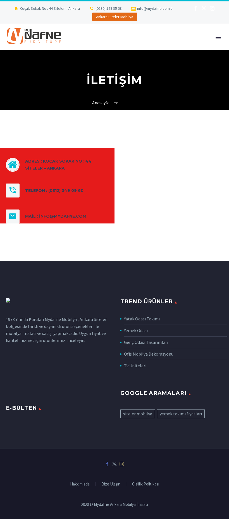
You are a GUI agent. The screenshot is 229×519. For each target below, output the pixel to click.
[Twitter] (204, 8)
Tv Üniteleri (135, 365)
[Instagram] (212, 8)
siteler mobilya (137, 413)
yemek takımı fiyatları (181, 413)
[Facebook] (195, 8)
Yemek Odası (136, 330)
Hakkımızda (80, 484)
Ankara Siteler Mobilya (114, 16)
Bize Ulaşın (110, 484)
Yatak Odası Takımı (142, 319)
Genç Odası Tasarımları (146, 342)
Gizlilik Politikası (145, 484)
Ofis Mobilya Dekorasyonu (148, 354)
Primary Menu (218, 37)
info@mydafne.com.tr (155, 8)
